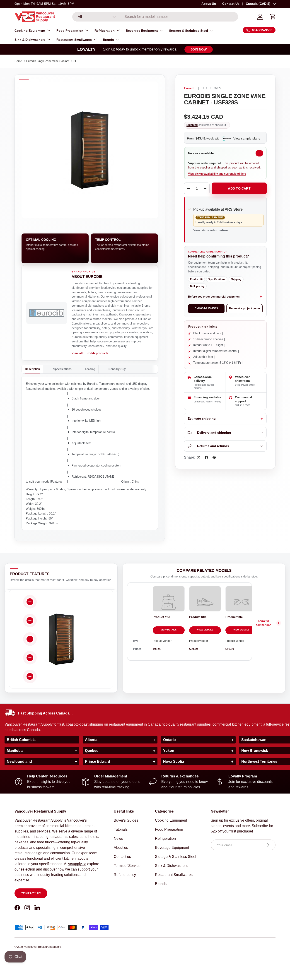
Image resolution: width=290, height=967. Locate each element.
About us (121, 847)
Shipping (192, 125)
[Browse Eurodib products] (46, 313)
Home (18, 61)
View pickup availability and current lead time (217, 173)
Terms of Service (127, 866)
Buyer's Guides (126, 820)
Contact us (31, 893)
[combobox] (155, 17)
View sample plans (246, 138)
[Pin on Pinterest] (214, 457)
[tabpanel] (90, 453)
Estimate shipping (202, 418)
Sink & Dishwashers (29, 39)
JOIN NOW (199, 49)
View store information (210, 230)
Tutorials (121, 829)
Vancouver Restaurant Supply (42, 946)
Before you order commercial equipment (214, 296)
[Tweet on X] (199, 457)
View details (169, 629)
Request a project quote (244, 308)
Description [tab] (32, 369)
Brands (108, 39)
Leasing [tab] (90, 369)
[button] (273, 17)
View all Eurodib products (90, 353)
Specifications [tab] (62, 369)
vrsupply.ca (77, 864)
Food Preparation (69, 30)
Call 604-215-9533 (206, 308)
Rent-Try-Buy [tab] (117, 369)
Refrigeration (104, 30)
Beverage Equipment (142, 30)
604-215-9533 (242, 405)
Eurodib (189, 88)
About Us (208, 3)
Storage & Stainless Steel (188, 30)
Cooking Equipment (29, 30)
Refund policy (125, 875)
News (118, 838)
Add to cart (239, 188)
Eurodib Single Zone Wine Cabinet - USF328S (53, 61)
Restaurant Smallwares (74, 39)
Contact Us (230, 3)
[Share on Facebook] (206, 457)
